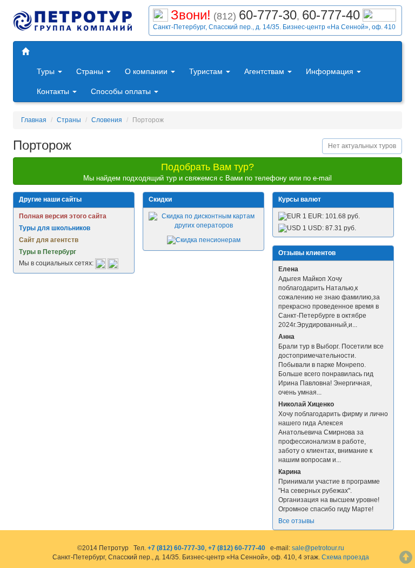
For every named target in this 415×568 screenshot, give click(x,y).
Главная (33, 120)
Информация (331, 71)
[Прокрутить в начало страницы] (405, 559)
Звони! (191, 15)
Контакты (54, 91)
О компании (147, 71)
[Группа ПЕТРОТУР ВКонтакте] (100, 263)
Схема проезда (345, 557)
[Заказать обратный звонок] (379, 13)
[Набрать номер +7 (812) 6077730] (160, 13)
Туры (47, 71)
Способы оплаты (122, 91)
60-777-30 (268, 15)
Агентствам (265, 71)
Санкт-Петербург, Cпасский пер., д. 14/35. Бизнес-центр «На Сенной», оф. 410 (274, 27)
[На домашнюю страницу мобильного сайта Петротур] (25, 52)
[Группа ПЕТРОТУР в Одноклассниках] (113, 263)
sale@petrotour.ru (318, 548)
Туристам (207, 71)
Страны (90, 71)
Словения (106, 120)
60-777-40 (331, 15)
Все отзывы (296, 521)
